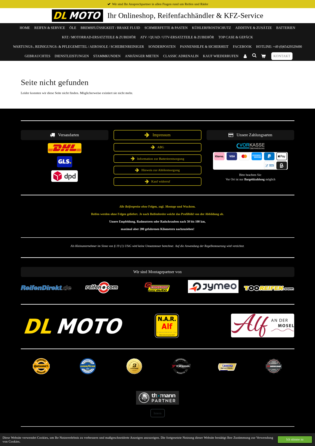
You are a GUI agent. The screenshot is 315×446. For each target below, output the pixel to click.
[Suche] (254, 55)
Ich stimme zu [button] (294, 439)
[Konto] (245, 56)
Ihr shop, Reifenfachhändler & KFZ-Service (185, 15)
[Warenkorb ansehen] (263, 56)
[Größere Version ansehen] (64, 148)
